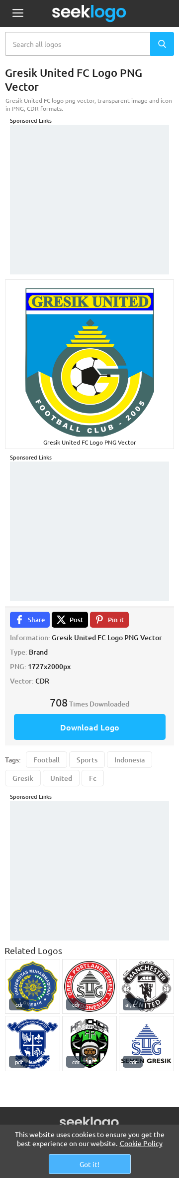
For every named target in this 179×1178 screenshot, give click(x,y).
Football (46, 759)
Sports (87, 759)
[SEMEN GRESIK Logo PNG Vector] (89, 986)
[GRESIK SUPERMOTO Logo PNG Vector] (89, 1043)
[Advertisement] (89, 187)
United (61, 778)
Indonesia (129, 759)
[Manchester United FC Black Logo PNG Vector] (146, 986)
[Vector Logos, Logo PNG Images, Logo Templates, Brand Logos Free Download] (89, 13)
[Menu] (17, 13)
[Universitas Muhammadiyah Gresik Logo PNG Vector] (32, 986)
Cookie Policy (141, 1143)
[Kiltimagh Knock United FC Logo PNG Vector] (32, 1043)
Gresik (22, 778)
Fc (92, 778)
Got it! (89, 1164)
